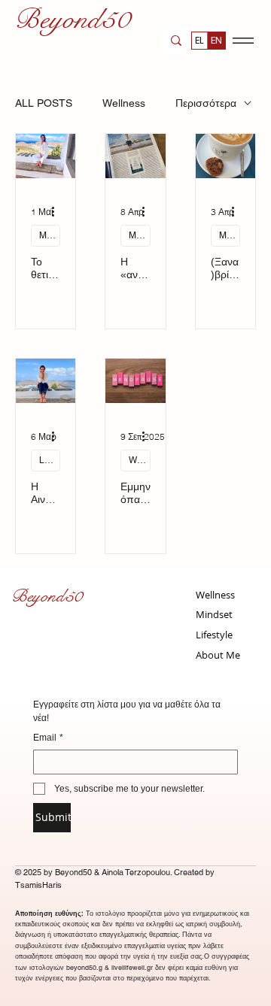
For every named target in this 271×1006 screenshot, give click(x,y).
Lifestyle (49, 460)
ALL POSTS (43, 103)
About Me (218, 655)
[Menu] (243, 41)
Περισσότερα (205, 103)
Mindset (49, 235)
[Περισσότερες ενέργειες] (58, 212)
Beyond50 (46, 596)
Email (48, 737)
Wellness (123, 103)
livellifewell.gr (132, 967)
